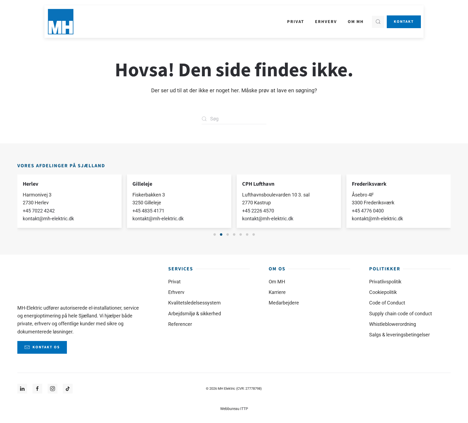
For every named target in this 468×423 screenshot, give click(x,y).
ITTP (244, 408)
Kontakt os (46, 347)
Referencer (180, 324)
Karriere (277, 292)
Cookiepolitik (383, 292)
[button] (378, 22)
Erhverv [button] (326, 22)
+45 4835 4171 (145, 210)
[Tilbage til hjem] (60, 21)
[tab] (214, 234)
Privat (174, 281)
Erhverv (176, 292)
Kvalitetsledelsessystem (194, 303)
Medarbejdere (284, 303)
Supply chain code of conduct (400, 313)
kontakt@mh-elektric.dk (44, 218)
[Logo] (33, 281)
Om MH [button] (356, 22)
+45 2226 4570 (254, 210)
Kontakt (404, 21)
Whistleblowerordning (392, 324)
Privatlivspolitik (385, 281)
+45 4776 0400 (364, 210)
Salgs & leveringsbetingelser (399, 334)
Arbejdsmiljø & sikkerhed (194, 313)
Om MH (277, 281)
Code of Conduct (387, 303)
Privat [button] (295, 22)
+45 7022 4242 (35, 210)
